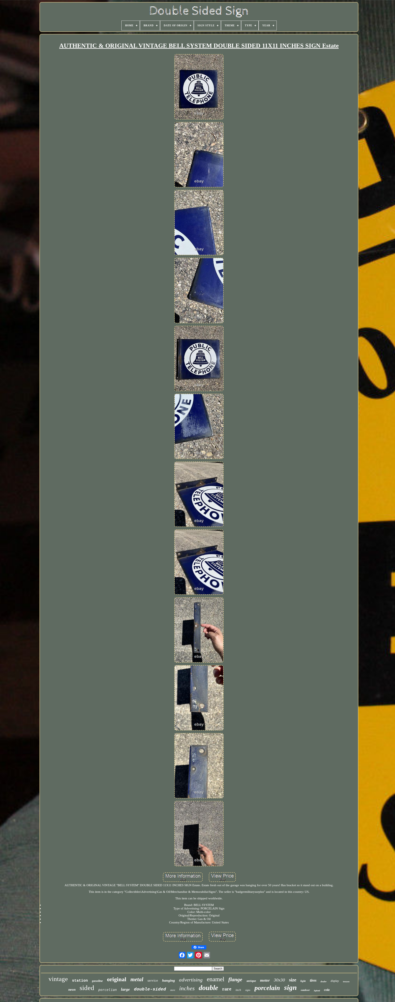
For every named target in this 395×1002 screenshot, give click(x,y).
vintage (58, 978)
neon (72, 990)
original (116, 979)
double (208, 988)
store (172, 990)
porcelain (267, 988)
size (292, 979)
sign (290, 987)
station (80, 981)
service (153, 980)
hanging (168, 980)
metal (136, 979)
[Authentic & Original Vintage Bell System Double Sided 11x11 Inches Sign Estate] (199, 87)
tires (313, 980)
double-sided (150, 989)
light (303, 980)
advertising (191, 979)
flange (235, 979)
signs (247, 990)
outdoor (305, 990)
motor (265, 980)
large (125, 989)
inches (187, 988)
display (335, 980)
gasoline (97, 980)
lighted (317, 990)
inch (238, 990)
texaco (346, 981)
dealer (323, 981)
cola (327, 990)
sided (87, 988)
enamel (215, 979)
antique (251, 980)
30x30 (279, 979)
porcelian (107, 990)
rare (226, 989)
